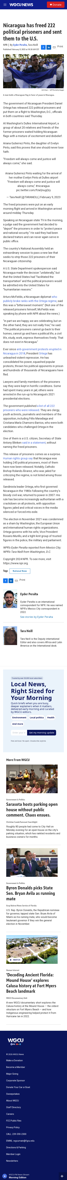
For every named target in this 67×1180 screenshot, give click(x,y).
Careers (10, 1114)
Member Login (13, 1154)
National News (20, 571)
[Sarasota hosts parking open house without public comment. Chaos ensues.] (32, 779)
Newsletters (12, 1161)
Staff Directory (13, 1107)
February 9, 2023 (50, 197)
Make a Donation (14, 1060)
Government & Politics (15, 799)
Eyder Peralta (20, 44)
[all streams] (63, 1176)
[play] (5, 1176)
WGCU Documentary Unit (16, 998)
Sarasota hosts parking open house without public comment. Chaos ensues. (32, 809)
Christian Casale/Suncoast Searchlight (21, 822)
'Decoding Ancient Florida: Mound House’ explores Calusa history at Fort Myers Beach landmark (31, 983)
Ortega (43, 353)
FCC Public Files (13, 1121)
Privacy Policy (13, 1127)
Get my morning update (41, 732)
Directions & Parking (16, 1147)
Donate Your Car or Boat (18, 1087)
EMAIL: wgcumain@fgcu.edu (20, 1141)
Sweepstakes (13, 1094)
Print (60, 46)
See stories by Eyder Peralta (36, 617)
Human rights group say (18, 458)
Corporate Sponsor (15, 1080)
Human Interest (12, 970)
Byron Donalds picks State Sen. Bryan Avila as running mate (30, 893)
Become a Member (15, 1067)
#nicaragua (43, 186)
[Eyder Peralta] (10, 598)
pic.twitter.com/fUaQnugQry (33, 190)
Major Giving (12, 1074)
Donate (57, 4)
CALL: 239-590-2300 (16, 1134)
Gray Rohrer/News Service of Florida (21, 905)
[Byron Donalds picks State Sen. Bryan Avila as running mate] (32, 862)
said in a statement (34, 442)
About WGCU (12, 1101)
